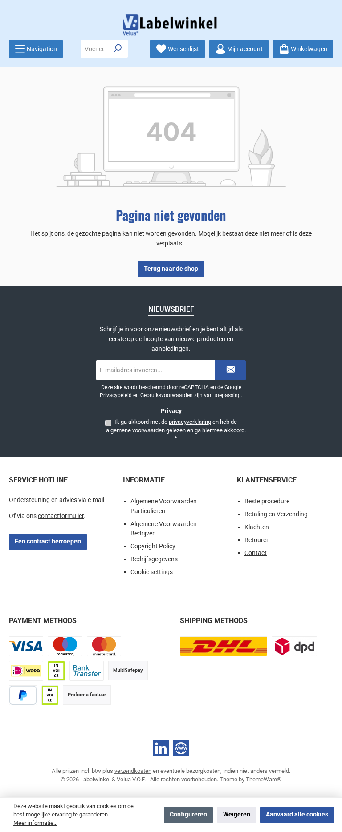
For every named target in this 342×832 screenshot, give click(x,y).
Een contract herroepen (48, 541)
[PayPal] (23, 695)
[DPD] (294, 646)
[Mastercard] (104, 646)
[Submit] (230, 370)
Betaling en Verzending (276, 514)
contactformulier (61, 516)
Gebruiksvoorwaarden (166, 395)
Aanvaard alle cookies (297, 814)
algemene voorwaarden (135, 430)
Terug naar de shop (171, 269)
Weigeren (236, 814)
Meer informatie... (35, 823)
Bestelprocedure (266, 501)
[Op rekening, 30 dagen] (56, 671)
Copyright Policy (152, 546)
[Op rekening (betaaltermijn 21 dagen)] (49, 695)
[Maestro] (65, 646)
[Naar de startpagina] (171, 25)
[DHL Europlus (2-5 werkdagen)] (223, 646)
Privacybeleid (116, 395)
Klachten (256, 527)
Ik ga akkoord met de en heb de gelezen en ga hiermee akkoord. (176, 430)
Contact (255, 553)
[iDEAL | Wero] (26, 671)
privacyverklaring (190, 421)
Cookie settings (151, 572)
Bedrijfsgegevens (154, 559)
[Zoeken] (118, 49)
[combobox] (94, 49)
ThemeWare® (263, 779)
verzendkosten (132, 771)
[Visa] (26, 646)
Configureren (188, 814)
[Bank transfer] (86, 671)
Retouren (257, 540)
